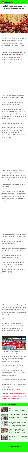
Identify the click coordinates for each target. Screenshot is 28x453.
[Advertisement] (14, 79)
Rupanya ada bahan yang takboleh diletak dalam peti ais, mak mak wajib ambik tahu (18, 438)
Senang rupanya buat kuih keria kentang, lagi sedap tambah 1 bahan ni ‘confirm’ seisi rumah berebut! (18, 431)
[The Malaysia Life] (7, 2)
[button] (18, 2)
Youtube (18, 54)
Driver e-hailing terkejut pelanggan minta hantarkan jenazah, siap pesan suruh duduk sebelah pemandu (18, 424)
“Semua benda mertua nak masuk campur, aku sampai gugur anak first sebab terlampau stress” (14, 396)
